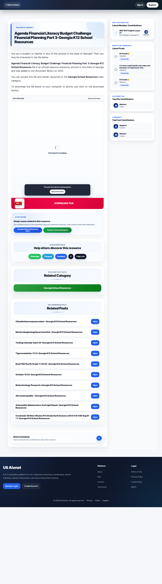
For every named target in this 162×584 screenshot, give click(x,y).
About (99, 472)
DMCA (133, 487)
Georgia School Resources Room (27, 230)
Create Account (31, 486)
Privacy (90, 500)
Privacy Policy (137, 477)
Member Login (11, 486)
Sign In (140, 5)
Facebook (61, 256)
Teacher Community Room (57, 230)
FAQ (99, 477)
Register (152, 5)
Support (105, 500)
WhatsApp (34, 256)
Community (124, 59)
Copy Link (81, 256)
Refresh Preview (94, 98)
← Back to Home (12, 5)
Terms (97, 500)
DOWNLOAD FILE (64, 203)
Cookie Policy (136, 482)
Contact (100, 482)
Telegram (48, 256)
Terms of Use (136, 472)
